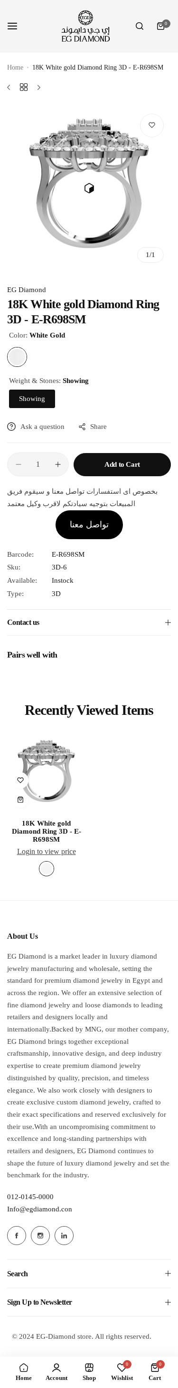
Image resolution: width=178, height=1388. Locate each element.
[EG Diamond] (85, 26)
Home (15, 67)
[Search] (139, 26)
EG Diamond (26, 290)
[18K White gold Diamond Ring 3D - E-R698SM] (46, 773)
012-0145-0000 (30, 1197)
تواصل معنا (89, 524)
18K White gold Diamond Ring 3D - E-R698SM (46, 831)
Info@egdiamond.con (39, 1209)
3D (56, 593)
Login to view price (46, 851)
